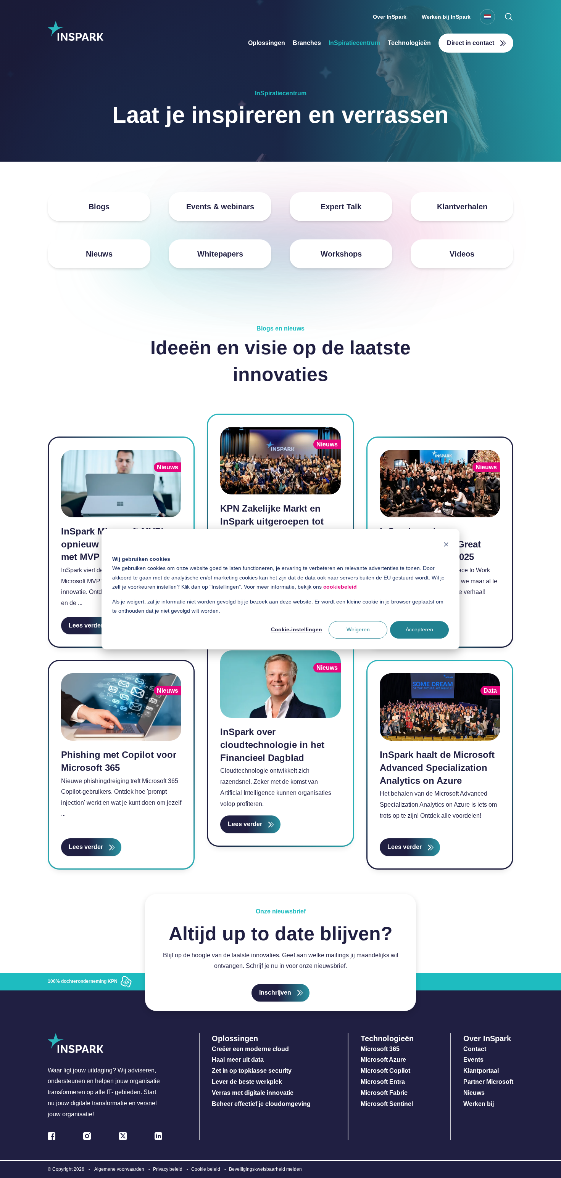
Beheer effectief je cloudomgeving (261, 1104)
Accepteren (419, 630)
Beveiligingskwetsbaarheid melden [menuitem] (265, 1169)
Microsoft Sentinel (387, 1104)
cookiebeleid (340, 587)
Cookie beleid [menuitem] (205, 1169)
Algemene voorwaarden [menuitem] (119, 1169)
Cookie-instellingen (296, 630)
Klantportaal (481, 1070)
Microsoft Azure (383, 1059)
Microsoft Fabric (384, 1093)
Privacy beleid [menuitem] (167, 1169)
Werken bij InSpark (446, 17)
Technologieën (409, 43)
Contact (474, 1049)
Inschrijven (275, 992)
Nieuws (474, 1093)
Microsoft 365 (380, 1049)
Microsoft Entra (383, 1081)
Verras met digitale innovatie (252, 1093)
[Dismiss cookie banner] (446, 544)
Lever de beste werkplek (247, 1081)
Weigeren (358, 630)
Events (473, 1059)
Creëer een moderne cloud (250, 1049)
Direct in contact (470, 43)
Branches (307, 43)
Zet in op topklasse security (252, 1070)
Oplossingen (266, 43)
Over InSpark (389, 17)
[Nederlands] (487, 16)
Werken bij (478, 1104)
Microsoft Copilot (385, 1070)
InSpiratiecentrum (354, 43)
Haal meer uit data (238, 1059)
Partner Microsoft (488, 1081)
